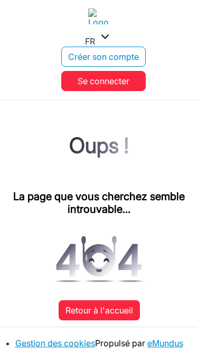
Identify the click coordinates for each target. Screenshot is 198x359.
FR (99, 38)
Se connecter (103, 81)
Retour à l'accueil (99, 310)
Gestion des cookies (55, 343)
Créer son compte (103, 56)
